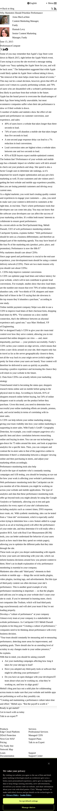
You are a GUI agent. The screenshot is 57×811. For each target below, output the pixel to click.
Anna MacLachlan (21, 17)
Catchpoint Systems (9, 233)
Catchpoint (42, 482)
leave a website (24, 123)
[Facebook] (6, 50)
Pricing (3, 742)
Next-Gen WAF (7, 739)
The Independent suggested (27, 69)
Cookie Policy (25, 795)
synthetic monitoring (29, 513)
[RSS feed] (55, 8)
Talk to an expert (7, 716)
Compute (16, 45)
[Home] (7, 3)
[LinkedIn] (4, 50)
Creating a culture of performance (39, 626)
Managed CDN (35, 735)
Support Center (35, 756)
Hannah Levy (18, 29)
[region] (28, 784)
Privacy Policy (12, 795)
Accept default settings (28, 801)
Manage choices (28, 807)
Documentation (7, 756)
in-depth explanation (24, 563)
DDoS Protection (8, 735)
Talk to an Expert (36, 742)
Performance (6, 45)
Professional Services (38, 732)
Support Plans (34, 739)
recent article (10, 225)
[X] (1, 50)
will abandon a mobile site (29, 131)
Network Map (6, 749)
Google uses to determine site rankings (23, 171)
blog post (12, 688)
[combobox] (37, 3)
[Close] (49, 763)
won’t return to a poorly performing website (25, 85)
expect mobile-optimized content (39, 155)
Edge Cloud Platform (10, 732)
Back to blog (8, 8)
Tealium (21, 602)
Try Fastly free (6, 746)
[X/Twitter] (52, 8)
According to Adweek (31, 393)
